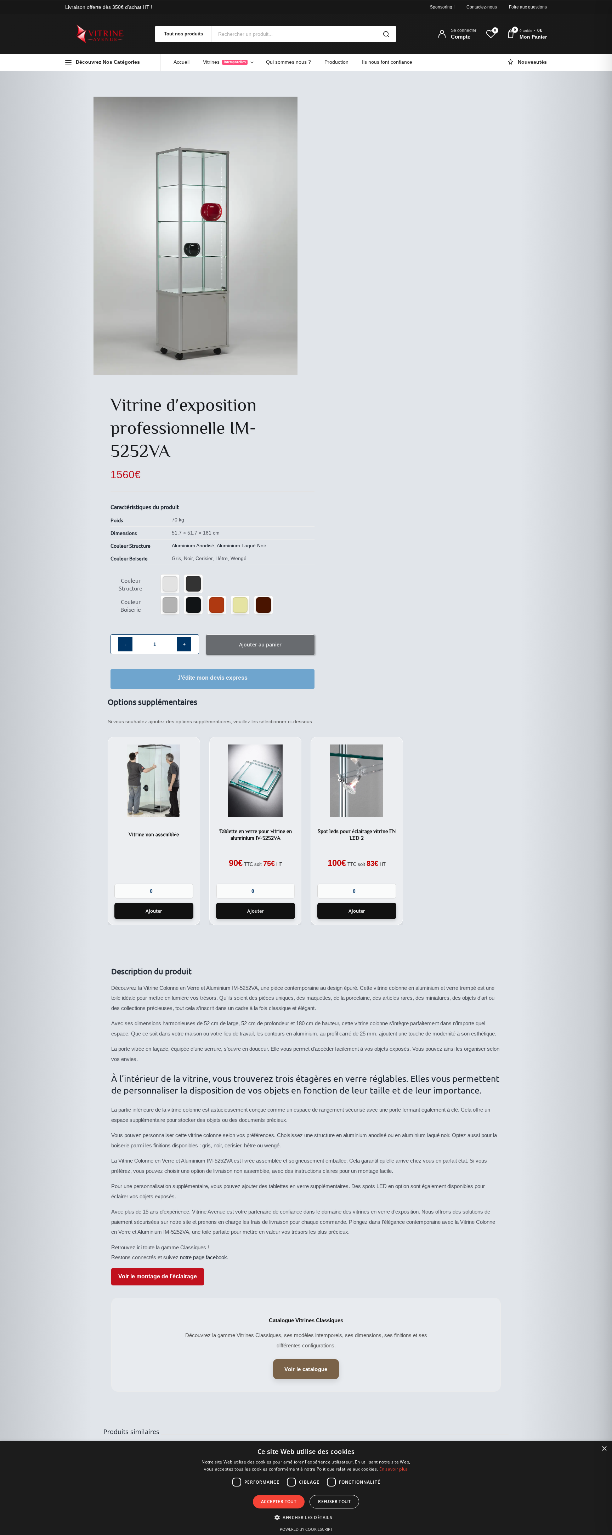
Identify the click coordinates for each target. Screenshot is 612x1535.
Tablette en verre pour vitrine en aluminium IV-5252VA (255, 834)
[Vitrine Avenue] (104, 34)
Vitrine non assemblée (154, 834)
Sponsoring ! (442, 7)
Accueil (181, 62)
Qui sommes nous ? (288, 62)
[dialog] (306, 1488)
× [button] (604, 1448)
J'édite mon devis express (212, 678)
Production (336, 62)
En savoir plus (393, 1469)
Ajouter (154, 911)
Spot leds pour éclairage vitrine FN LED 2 (357, 834)
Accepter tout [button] (278, 1502)
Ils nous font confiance (387, 62)
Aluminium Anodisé (193, 545)
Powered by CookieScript (306, 1529)
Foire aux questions (528, 7)
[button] (170, 583)
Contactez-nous (481, 7)
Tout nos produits (183, 33)
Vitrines (224, 62)
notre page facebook (203, 1257)
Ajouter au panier (260, 644)
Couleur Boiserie (130, 605)
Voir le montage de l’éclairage (157, 1276)
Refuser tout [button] (334, 1502)
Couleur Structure (130, 584)
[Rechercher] (386, 34)
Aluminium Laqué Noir (241, 545)
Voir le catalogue (305, 1369)
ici (139, 1247)
